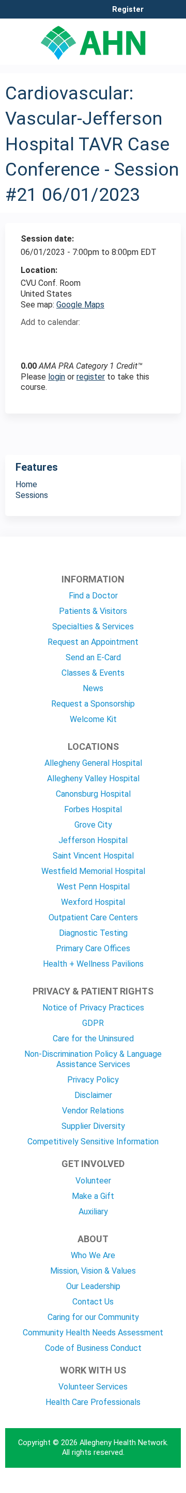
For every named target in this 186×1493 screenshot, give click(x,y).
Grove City (93, 825)
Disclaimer (93, 1095)
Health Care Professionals (93, 1402)
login (56, 377)
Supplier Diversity (93, 1126)
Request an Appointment (93, 642)
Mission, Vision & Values (93, 1271)
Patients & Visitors (93, 611)
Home (26, 484)
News (93, 688)
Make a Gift (93, 1196)
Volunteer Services (93, 1387)
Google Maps (80, 305)
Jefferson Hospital (93, 840)
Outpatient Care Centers (93, 917)
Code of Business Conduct (93, 1348)
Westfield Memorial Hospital (93, 871)
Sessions (32, 495)
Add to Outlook (102, 341)
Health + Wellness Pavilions (93, 964)
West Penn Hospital (93, 886)
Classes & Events (93, 673)
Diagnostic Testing (93, 933)
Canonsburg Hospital (93, 794)
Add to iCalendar (77, 340)
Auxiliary (93, 1211)
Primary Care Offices (93, 948)
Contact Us (93, 1302)
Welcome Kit (93, 719)
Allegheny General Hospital (93, 763)
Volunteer (93, 1181)
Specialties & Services (93, 626)
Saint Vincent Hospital (93, 856)
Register (128, 9)
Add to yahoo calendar (54, 341)
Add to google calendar (31, 341)
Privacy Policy (93, 1080)
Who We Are (93, 1255)
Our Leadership (93, 1286)
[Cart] (155, 15)
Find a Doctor (93, 595)
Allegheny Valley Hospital (93, 778)
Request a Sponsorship (93, 704)
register (90, 377)
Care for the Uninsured (93, 1038)
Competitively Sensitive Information (93, 1141)
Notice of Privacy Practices (93, 1008)
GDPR (93, 1023)
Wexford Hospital (93, 902)
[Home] (93, 39)
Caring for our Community (93, 1317)
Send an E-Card (93, 657)
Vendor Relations (93, 1111)
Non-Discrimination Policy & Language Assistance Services (93, 1059)
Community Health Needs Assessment (93, 1332)
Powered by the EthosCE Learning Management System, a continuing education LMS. (144, 1485)
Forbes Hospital (93, 809)
